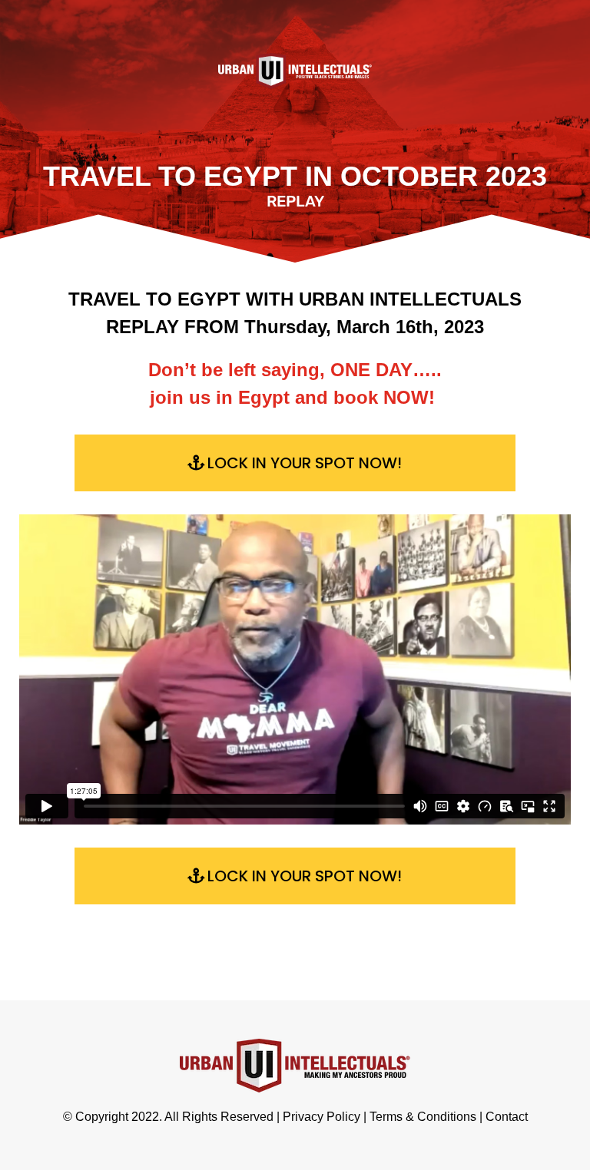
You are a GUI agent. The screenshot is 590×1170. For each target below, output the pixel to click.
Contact (507, 1116)
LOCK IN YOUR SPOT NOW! (304, 463)
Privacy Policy (321, 1116)
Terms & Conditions (423, 1116)
